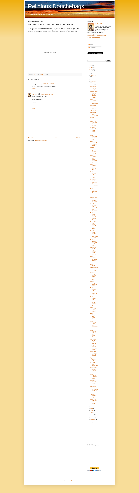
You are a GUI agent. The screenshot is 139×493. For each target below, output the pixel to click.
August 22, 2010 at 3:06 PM (47, 84)
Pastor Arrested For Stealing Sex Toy (93, 150)
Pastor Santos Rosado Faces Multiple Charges (93, 94)
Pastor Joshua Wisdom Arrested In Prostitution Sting (94, 242)
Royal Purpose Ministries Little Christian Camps (93, 192)
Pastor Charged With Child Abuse (93, 376)
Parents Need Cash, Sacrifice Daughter (93, 199)
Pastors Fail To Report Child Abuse (93, 401)
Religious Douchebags (56, 6)
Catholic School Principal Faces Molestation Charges (94, 234)
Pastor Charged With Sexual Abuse (93, 316)
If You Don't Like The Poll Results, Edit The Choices (93, 251)
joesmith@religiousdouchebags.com (96, 35)
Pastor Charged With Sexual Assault (93, 174)
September (93, 81)
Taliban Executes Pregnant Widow (93, 347)
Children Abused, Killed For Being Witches (93, 130)
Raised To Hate (93, 118)
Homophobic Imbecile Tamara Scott (93, 370)
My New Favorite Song (93, 359)
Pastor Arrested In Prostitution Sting (93, 137)
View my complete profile (93, 37)
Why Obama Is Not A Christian (94, 269)
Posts (91, 44)
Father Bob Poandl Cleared (93, 107)
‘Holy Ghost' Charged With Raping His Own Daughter (93, 207)
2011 (90, 67)
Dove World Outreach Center (93, 88)
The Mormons (93, 110)
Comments (93, 47)
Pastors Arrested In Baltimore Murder (93, 143)
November (93, 75)
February (92, 417)
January (92, 419)
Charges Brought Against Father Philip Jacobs (93, 276)
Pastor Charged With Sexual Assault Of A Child (94, 291)
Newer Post (31, 137)
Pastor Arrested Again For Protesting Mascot (93, 167)
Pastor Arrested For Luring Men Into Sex (93, 259)
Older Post (78, 137)
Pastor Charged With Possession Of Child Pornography (94, 301)
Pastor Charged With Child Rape (93, 283)
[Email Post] (47, 74)
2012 (90, 65)
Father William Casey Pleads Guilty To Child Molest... (94, 225)
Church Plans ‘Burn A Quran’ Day (94, 364)
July (91, 406)
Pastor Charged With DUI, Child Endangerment (94, 324)
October (92, 79)
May (91, 410)
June (91, 408)
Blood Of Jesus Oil (93, 264)
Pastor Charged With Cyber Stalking (93, 309)
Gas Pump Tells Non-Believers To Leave (93, 341)
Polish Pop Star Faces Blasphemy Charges (93, 123)
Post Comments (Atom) (41, 140)
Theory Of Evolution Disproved (93, 396)
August (92, 85)
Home (55, 137)
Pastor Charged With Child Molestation (94, 101)
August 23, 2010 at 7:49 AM (48, 94)
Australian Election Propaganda (93, 382)
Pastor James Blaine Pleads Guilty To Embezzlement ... (94, 216)
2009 (90, 422)
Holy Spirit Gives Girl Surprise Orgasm (93, 353)
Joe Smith (35, 94)
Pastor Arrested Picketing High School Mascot (93, 334)
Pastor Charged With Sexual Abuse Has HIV (93, 159)
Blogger (73, 480)
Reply (33, 88)
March (92, 415)
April (91, 412)
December (93, 72)
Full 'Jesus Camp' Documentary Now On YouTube (94, 389)
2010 (90, 70)
